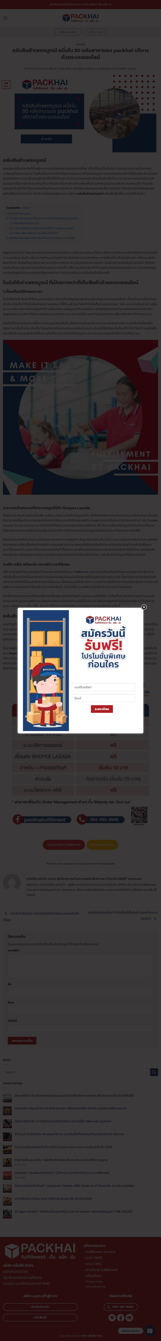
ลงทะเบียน (102, 709)
